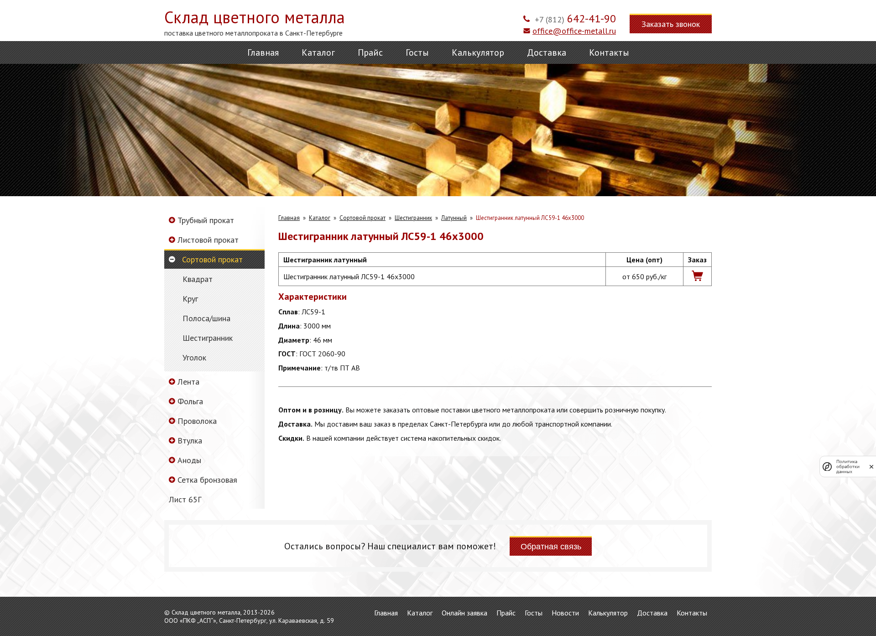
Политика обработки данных (848, 466)
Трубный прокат (205, 220)
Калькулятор (478, 52)
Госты (417, 52)
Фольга (190, 401)
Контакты (609, 52)
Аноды (189, 460)
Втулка (189, 440)
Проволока (197, 421)
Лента (188, 381)
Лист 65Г (185, 499)
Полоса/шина (206, 318)
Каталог (318, 52)
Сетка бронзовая (207, 479)
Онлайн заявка (464, 612)
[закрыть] (871, 466)
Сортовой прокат (212, 259)
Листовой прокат (208, 240)
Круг (190, 299)
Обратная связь (551, 546)
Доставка (546, 52)
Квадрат (197, 279)
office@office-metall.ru (574, 31)
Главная (263, 52)
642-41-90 (575, 18)
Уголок (194, 358)
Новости (565, 612)
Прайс (370, 52)
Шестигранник (207, 338)
